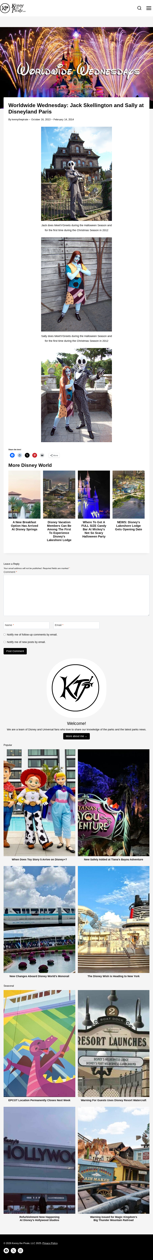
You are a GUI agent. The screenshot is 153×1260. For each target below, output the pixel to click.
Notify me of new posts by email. (26, 642)
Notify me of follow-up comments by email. (32, 634)
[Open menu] (148, 8)
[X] (13, 1250)
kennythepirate (20, 119)
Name (9, 625)
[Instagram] (20, 1250)
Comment (10, 572)
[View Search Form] (139, 8)
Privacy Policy (49, 1243)
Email (59, 625)
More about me (75, 736)
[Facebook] (6, 1250)
